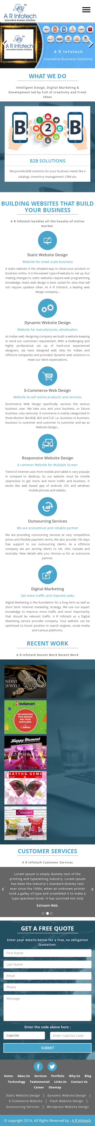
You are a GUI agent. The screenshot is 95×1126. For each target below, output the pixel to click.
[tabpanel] (47, 144)
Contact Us (79, 1082)
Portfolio (57, 1076)
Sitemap (55, 1087)
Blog (88, 1076)
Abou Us (24, 1076)
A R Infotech (81, 1120)
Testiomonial (40, 1082)
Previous (8, 143)
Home (8, 1076)
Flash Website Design (66, 1101)
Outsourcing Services (22, 1107)
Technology (16, 1082)
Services (40, 1076)
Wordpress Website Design (68, 1107)
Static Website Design (23, 1095)
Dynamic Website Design (67, 1095)
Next (87, 143)
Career (39, 1087)
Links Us (60, 1082)
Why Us (74, 1076)
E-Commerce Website (25, 1101)
